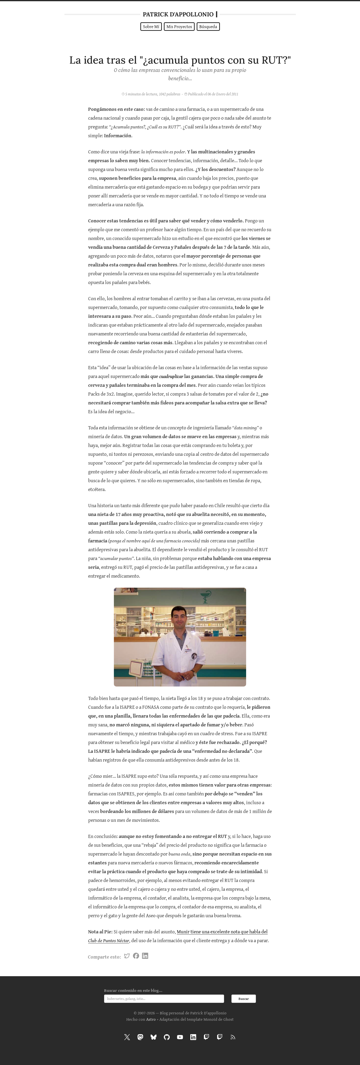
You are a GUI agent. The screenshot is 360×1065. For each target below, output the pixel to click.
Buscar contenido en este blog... (133, 990)
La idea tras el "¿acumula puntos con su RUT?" (180, 60)
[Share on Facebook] (136, 956)
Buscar (244, 998)
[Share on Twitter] (127, 956)
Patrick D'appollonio (178, 14)
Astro (151, 1019)
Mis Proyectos (179, 26)
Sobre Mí (151, 26)
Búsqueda (208, 26)
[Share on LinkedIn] (145, 956)
